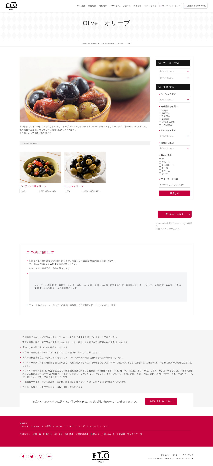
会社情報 (58, 434)
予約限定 (166, 116)
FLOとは (81, 6)
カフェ (106, 426)
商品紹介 (103, 6)
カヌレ (59, 426)
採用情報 (138, 6)
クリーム (166, 171)
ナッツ (165, 174)
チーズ (165, 168)
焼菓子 (48, 426)
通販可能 (166, 119)
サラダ (81, 426)
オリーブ (93, 426)
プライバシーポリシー (170, 455)
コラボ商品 (167, 125)
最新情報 (92, 6)
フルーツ (166, 162)
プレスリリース (134, 434)
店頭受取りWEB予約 (196, 6)
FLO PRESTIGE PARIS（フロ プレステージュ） (100, 43)
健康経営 (120, 434)
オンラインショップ (171, 6)
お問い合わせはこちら (161, 401)
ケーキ (25, 426)
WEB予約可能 (168, 122)
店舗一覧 (127, 6)
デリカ (70, 426)
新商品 (165, 110)
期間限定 (166, 113)
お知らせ (95, 434)
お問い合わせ (150, 6)
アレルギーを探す (174, 214)
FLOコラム (115, 6)
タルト (36, 426)
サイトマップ (187, 455)
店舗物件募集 (82, 434)
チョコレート (168, 165)
